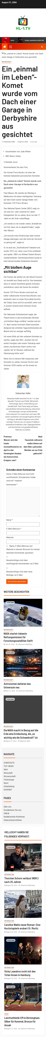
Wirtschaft (8, 773)
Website (9, 537)
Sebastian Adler (10, 142)
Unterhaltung (9, 786)
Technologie (9, 780)
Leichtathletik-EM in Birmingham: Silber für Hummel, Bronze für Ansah (22, 1021)
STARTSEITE (9, 763)
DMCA (6, 813)
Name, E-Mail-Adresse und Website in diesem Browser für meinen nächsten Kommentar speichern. (23, 549)
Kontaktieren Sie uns (12, 810)
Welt (6, 769)
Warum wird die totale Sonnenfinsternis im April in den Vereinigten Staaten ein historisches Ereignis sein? (13, 448)
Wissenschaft (7, 61)
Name (9, 520)
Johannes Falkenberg (25, 644)
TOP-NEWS (9, 766)
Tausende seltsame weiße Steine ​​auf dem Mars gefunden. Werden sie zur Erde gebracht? (33, 445)
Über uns (7, 807)
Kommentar (11, 484)
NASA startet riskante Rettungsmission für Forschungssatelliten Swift (18, 637)
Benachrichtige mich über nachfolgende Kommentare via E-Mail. (22, 562)
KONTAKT (8, 790)
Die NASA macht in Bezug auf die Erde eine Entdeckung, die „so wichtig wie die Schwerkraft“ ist (21, 734)
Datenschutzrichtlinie (13, 820)
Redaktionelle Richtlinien (14, 817)
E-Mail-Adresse (13, 529)
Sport (6, 783)
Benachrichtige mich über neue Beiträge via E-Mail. (19, 573)
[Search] (42, 46)
